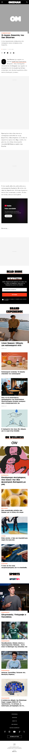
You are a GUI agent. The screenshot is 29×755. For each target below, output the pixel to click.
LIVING (3, 536)
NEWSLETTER (14, 736)
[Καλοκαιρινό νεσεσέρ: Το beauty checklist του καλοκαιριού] (14, 361)
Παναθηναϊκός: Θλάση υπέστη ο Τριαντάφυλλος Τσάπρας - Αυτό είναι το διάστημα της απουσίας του (14, 644)
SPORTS (14, 574)
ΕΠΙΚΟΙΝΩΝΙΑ (14, 714)
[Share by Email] (13, 53)
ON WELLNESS (14, 437)
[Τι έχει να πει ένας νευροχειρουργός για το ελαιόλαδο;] (14, 553)
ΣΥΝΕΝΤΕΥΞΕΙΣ (6, 33)
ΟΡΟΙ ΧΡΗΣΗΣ (14, 724)
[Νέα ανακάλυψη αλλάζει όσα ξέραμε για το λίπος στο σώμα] (14, 498)
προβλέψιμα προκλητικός (19, 61)
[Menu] (2, 2)
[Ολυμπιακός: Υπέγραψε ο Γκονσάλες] (14, 598)
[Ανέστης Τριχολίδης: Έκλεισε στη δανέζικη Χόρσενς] (14, 660)
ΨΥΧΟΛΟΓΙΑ (5, 475)
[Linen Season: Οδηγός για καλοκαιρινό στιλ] (14, 328)
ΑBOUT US (14, 721)
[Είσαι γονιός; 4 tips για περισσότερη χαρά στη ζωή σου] (14, 525)
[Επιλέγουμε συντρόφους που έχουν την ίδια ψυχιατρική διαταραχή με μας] (14, 461)
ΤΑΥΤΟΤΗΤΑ (14, 717)
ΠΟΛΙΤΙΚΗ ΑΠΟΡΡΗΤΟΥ (14, 727)
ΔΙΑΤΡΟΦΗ (4, 563)
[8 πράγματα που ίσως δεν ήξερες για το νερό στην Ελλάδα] (14, 418)
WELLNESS (4, 508)
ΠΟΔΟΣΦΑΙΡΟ (5, 612)
